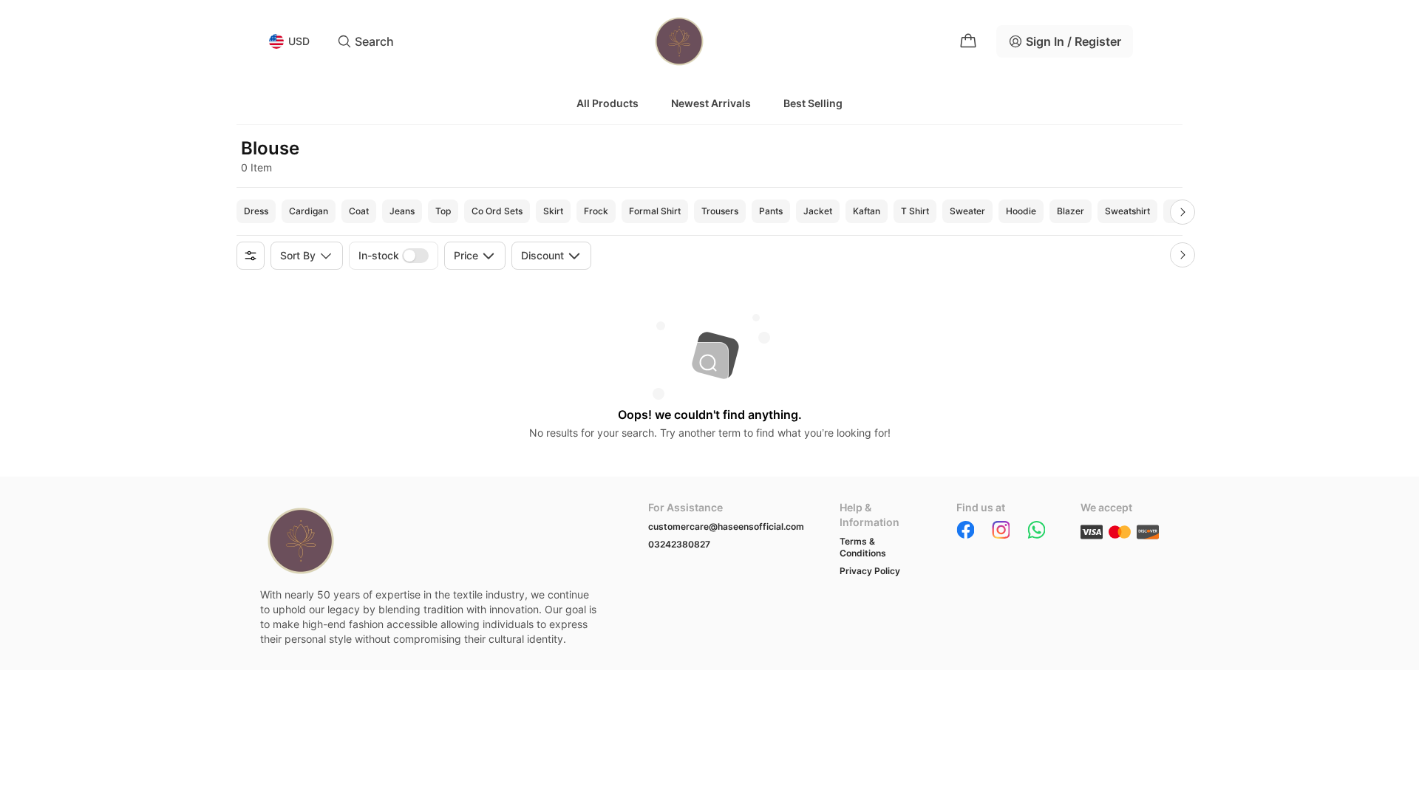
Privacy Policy (870, 570)
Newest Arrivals (711, 103)
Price (466, 255)
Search (374, 41)
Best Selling (813, 103)
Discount (542, 255)
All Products (607, 103)
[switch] (415, 255)
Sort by (298, 255)
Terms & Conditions (863, 547)
